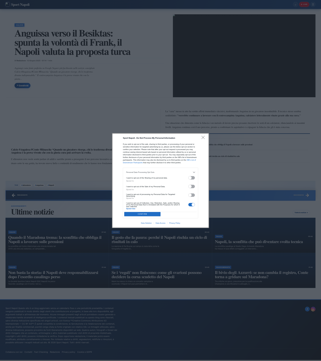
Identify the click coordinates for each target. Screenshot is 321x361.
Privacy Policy (174, 223)
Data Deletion (146, 223)
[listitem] (160, 172)
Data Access (160, 223)
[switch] (191, 177)
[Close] (204, 138)
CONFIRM (142, 214)
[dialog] (160, 180)
